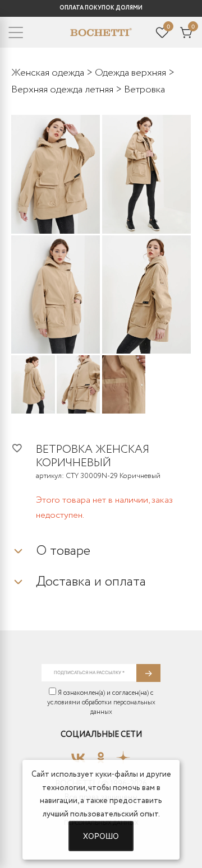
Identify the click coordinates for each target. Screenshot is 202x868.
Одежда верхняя (130, 73)
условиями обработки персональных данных (101, 707)
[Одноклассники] (101, 754)
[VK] (78, 754)
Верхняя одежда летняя (62, 89)
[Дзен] (123, 754)
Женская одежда (47, 73)
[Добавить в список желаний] (23, 448)
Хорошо (101, 836)
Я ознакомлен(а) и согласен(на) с (101, 702)
